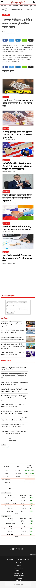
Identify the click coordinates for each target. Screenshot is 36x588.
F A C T (10, 521)
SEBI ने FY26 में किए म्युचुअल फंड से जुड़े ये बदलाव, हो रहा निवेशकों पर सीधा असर (14, 383)
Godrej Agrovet (10, 506)
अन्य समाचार (6, 14)
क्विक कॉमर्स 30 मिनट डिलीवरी (13, 306)
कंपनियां (26, 6)
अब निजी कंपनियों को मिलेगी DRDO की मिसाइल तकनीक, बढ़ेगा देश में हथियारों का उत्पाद (13, 425)
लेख (35, 6)
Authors (19, 565)
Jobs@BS (18, 570)
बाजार (21, 6)
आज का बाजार (12, 441)
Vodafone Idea (10, 498)
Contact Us (19, 578)
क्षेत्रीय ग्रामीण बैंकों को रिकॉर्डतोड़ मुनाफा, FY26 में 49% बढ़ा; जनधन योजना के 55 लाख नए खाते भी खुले (13, 324)
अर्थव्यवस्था (15, 6)
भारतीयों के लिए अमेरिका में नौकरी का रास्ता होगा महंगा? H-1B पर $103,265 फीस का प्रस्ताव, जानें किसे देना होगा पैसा (17, 166)
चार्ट (10, 439)
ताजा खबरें (3, 6)
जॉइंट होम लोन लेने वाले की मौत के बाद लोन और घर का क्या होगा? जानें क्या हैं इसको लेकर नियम (17, 258)
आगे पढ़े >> (18, 514)
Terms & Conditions (18, 575)
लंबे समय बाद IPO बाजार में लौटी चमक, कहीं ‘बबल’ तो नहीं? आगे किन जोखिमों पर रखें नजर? (14, 432)
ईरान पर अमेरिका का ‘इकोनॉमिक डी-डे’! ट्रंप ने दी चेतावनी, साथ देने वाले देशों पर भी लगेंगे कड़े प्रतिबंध (17, 198)
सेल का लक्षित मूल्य (23, 309)
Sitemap (18, 580)
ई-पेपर (9, 6)
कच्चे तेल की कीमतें (10, 312)
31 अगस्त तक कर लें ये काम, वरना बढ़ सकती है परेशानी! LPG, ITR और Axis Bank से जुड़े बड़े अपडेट (17, 135)
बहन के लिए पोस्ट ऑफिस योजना (13, 309)
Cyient (10, 500)
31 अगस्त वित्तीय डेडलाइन (12, 302)
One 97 (10, 508)
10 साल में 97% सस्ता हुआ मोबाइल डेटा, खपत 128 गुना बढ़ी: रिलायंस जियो (14, 368)
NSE (10, 489)
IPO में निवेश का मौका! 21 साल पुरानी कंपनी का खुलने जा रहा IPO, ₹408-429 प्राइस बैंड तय (14, 412)
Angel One (10, 511)
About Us (18, 563)
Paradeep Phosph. (10, 503)
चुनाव (31, 6)
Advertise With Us (19, 573)
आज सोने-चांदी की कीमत (22, 302)
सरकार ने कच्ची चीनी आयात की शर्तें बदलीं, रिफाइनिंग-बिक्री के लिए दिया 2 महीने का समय (14, 390)
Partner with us (19, 568)
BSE (10, 487)
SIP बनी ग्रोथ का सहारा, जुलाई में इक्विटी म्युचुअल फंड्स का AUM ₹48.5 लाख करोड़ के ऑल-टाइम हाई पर (13, 346)
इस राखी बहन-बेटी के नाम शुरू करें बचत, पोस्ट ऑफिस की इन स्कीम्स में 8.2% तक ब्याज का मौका (18, 103)
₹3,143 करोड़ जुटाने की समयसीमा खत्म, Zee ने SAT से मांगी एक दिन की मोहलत (13, 405)
